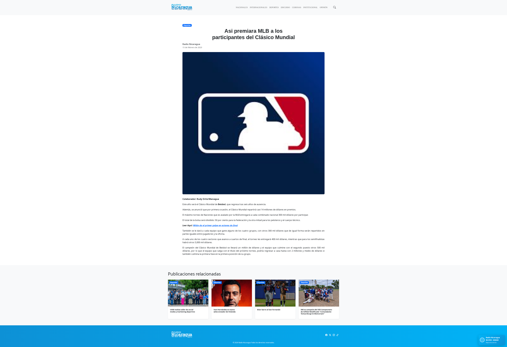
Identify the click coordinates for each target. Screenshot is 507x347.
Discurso (285, 7)
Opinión (323, 7)
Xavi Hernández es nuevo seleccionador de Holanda (225, 310)
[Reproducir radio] (482, 340)
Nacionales (242, 7)
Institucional (310, 7)
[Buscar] (334, 7)
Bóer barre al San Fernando (268, 309)
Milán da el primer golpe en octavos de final (215, 225)
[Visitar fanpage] (326, 335)
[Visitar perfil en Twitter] (330, 335)
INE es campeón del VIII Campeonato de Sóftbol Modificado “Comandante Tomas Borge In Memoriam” (316, 311)
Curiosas (296, 7)
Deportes (274, 7)
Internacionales (258, 7)
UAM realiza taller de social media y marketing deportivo (182, 310)
